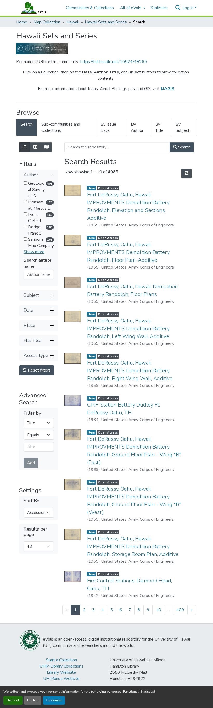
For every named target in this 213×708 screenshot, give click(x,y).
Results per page (35, 531)
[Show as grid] (35, 147)
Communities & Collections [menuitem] (90, 8)
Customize (54, 700)
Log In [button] (188, 8)
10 (158, 610)
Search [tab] (27, 124)
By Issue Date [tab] (108, 127)
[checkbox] (25, 183)
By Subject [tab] (182, 127)
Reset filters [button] (39, 370)
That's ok (13, 700)
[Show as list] (24, 147)
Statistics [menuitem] (159, 8)
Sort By (31, 501)
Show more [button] (34, 252)
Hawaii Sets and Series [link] (106, 22)
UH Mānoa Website (61, 679)
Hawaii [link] (72, 22)
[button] (38, 7)
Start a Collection (61, 660)
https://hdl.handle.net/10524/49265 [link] (113, 62)
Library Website (61, 672)
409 (180, 610)
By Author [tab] (137, 127)
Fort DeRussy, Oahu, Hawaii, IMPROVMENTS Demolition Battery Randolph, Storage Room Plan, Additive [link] (132, 546)
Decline (32, 700)
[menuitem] (132, 8)
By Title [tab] (159, 127)
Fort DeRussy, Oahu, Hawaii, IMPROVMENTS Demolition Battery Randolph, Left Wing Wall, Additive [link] (128, 328)
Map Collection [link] (47, 22)
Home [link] (21, 22)
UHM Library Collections (61, 666)
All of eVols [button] (130, 8)
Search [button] (183, 147)
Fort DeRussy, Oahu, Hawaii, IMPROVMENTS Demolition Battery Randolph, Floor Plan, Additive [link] (128, 252)
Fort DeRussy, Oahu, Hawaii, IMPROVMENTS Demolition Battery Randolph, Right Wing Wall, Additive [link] (129, 370)
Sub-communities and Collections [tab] (60, 127)
